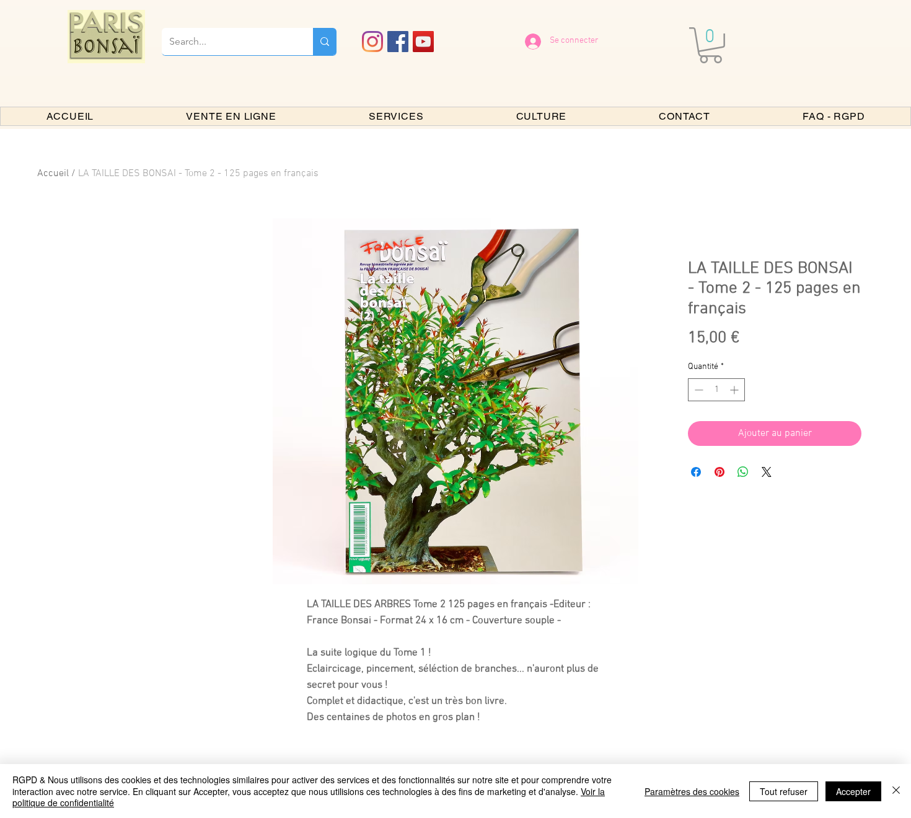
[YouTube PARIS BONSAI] (423, 41)
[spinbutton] (716, 390)
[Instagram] (372, 41)
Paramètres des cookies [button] (692, 791)
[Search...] (325, 41)
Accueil (53, 173)
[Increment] (735, 390)
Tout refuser (784, 791)
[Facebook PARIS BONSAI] (397, 41)
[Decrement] (697, 390)
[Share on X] (766, 472)
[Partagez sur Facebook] (696, 472)
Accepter (853, 791)
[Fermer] (896, 791)
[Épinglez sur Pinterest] (719, 472)
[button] (710, 45)
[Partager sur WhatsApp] (743, 472)
